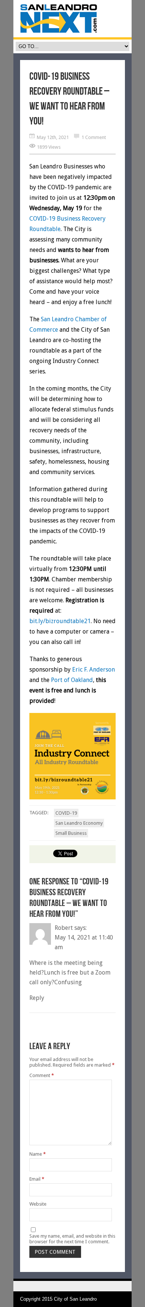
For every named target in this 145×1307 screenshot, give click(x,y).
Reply (36, 997)
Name (37, 1154)
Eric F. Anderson (93, 669)
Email (36, 1179)
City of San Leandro (75, 1299)
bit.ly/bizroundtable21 (60, 621)
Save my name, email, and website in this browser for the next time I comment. (72, 1238)
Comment (41, 1075)
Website (37, 1204)
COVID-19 (66, 813)
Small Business (71, 833)
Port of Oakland (72, 680)
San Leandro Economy (79, 823)
